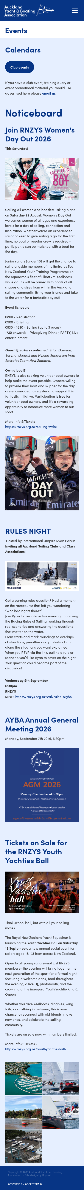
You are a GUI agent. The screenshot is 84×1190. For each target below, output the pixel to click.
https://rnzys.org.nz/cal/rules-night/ (44, 696)
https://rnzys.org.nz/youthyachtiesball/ (36, 1049)
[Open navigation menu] (75, 10)
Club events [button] (19, 67)
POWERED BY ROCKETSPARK (25, 1184)
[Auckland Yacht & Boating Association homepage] (37, 10)
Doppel (46, 1175)
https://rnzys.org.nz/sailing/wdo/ (31, 426)
